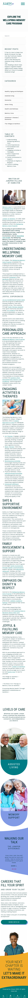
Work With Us (14, 922)
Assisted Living (9, 96)
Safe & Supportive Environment (13, 154)
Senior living (9, 104)
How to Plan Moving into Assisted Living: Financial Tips (13, 61)
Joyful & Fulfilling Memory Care (12, 165)
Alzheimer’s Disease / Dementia (12, 118)
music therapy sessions (15, 307)
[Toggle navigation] (23, 4)
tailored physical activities (13, 473)
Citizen (13, 989)
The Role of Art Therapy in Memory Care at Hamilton (11, 684)
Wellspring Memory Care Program (12, 225)
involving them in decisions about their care (13, 612)
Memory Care (9, 113)
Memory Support (14, 816)
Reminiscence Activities (12, 461)
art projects (11, 310)
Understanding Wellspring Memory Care (13, 141)
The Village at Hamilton (12, 124)
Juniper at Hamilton (8, 219)
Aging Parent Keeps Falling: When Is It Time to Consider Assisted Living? (14, 70)
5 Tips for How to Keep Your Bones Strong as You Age (14, 53)
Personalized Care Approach (13, 147)
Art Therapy (9, 436)
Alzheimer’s (13, 277)
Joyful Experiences (13, 145)
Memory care (6, 207)
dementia (5, 279)
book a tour (11, 672)
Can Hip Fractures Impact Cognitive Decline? (13, 57)
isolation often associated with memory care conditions (12, 379)
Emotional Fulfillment (12, 484)
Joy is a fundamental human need (13, 300)
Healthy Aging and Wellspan (14, 91)
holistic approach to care (10, 421)
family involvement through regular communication (12, 567)
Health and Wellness (11, 109)
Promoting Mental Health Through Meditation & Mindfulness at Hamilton (13, 690)
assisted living (8, 209)
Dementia (8, 100)
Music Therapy (9, 447)
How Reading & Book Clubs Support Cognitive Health (13, 66)
